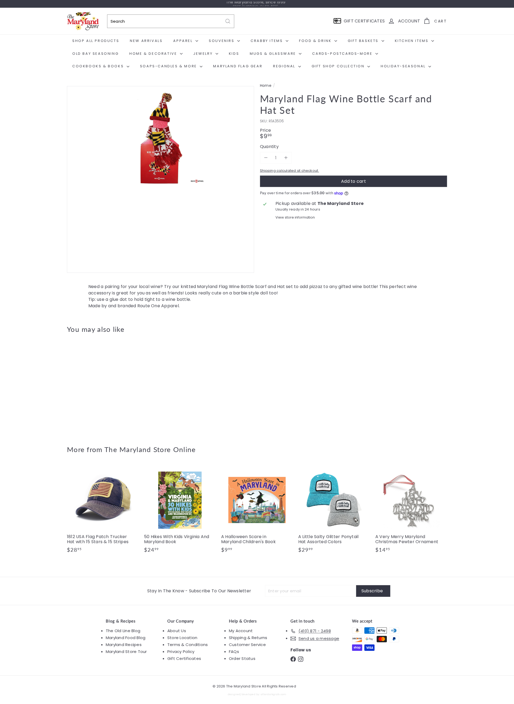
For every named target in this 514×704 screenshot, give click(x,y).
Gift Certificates (184, 658)
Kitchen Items (412, 40)
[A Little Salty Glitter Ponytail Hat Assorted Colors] (334, 511)
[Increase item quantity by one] (286, 158)
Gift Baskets (364, 40)
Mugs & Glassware (273, 53)
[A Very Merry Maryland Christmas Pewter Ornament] (411, 511)
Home (265, 85)
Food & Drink (316, 40)
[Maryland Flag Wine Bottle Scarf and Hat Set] (96, 385)
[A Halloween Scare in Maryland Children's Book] (257, 511)
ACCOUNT (409, 21)
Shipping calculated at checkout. (289, 170)
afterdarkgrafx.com (273, 694)
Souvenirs (222, 40)
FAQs (234, 651)
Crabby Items (267, 40)
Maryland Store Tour (126, 651)
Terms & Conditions (187, 644)
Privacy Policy (180, 651)
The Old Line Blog (123, 630)
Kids (234, 53)
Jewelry (203, 53)
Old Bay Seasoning (95, 53)
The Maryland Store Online (150, 449)
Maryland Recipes (124, 644)
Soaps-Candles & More (169, 66)
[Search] (227, 21)
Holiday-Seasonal (404, 66)
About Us (176, 630)
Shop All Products (95, 40)
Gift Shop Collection (339, 66)
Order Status (242, 658)
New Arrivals (146, 40)
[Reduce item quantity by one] (265, 158)
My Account (241, 630)
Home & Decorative (154, 53)
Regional (285, 66)
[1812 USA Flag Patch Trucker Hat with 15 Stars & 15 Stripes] (103, 511)
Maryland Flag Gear (237, 66)
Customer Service (247, 644)
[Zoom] (160, 179)
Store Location (182, 637)
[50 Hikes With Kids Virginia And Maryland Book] (180, 511)
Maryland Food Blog (125, 637)
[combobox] (170, 21)
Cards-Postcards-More (343, 53)
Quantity (269, 146)
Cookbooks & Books (98, 66)
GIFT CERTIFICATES (364, 21)
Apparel (183, 40)
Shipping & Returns (248, 637)
